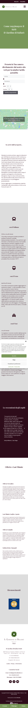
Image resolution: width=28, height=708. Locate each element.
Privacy (12, 663)
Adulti (4, 86)
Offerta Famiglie (8, 530)
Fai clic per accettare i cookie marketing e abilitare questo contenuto (14, 119)
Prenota (5, 706)
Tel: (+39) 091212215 (14, 675)
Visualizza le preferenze (14, 363)
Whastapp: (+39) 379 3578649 (14, 677)
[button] (26, 341)
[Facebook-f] (14, 681)
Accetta (14, 356)
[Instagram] (10, 681)
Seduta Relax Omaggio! (10, 548)
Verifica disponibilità (10, 92)
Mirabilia (18, 697)
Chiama (23, 706)
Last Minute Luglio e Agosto (11, 514)
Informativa (19, 663)
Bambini (5, 89)
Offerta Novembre (8, 484)
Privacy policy (17, 366)
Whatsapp (14, 706)
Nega (14, 360)
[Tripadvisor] (17, 681)
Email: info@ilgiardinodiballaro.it (14, 673)
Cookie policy (11, 366)
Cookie (8, 663)
